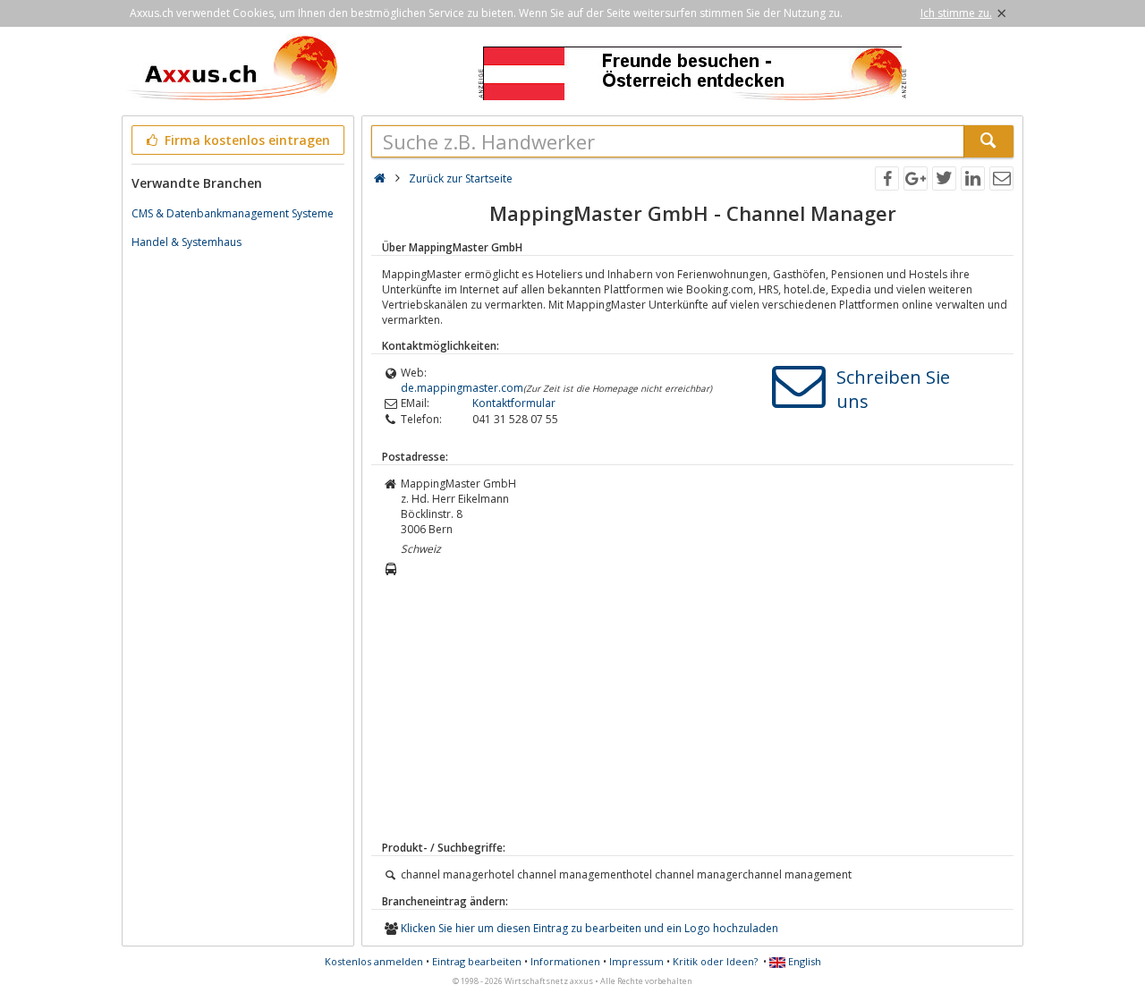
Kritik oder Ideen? (715, 961)
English (803, 961)
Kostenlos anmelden (374, 961)
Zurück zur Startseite (461, 178)
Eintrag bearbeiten (477, 961)
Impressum (636, 961)
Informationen (565, 961)
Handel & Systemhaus (186, 242)
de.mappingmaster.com (462, 387)
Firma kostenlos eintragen (245, 140)
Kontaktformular (514, 403)
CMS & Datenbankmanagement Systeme (232, 213)
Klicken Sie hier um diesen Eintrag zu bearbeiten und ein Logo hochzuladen (589, 928)
